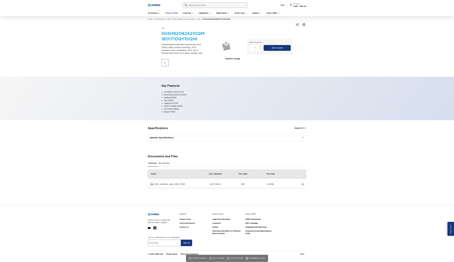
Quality (215, 227)
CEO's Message (251, 223)
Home (150, 19)
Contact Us (184, 227)
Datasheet (152, 163)
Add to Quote (277, 48)
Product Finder (172, 13)
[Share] (297, 24)
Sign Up (186, 243)
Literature (216, 223)
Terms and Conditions (189, 254)
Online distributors (187, 223)
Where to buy (185, 219)
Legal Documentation (221, 219)
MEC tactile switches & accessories (181, 19)
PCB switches (160, 19)
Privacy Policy (172, 254)
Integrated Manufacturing (255, 227)
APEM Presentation (253, 219)
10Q (198, 19)
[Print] (303, 24)
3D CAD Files (164, 163)
